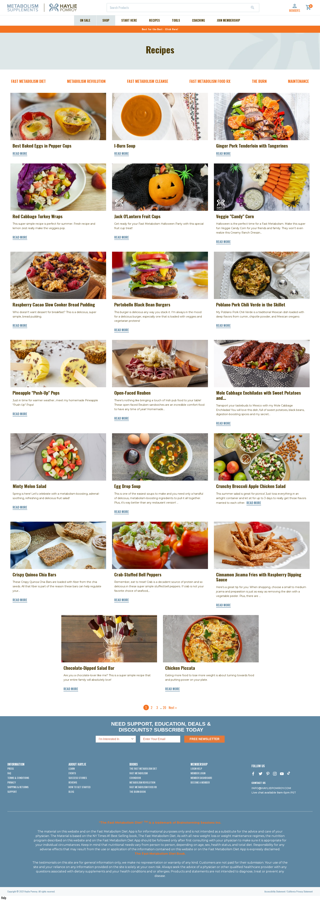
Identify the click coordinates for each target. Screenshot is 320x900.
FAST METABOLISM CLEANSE (147, 81)
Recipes (154, 20)
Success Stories (78, 778)
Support (12, 791)
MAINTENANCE (298, 81)
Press (10, 768)
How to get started (80, 787)
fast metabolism (138, 773)
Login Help (196, 768)
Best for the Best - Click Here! (160, 29)
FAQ (9, 773)
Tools (176, 20)
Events (72, 773)
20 (164, 708)
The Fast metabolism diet (143, 768)
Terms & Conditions (18, 778)
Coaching (198, 20)
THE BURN (259, 81)
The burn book (137, 791)
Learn (72, 768)
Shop (105, 20)
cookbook (135, 778)
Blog (71, 791)
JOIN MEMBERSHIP (228, 20)
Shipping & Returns (18, 787)
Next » (173, 707)
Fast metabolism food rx (143, 787)
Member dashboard (201, 778)
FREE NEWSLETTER (204, 739)
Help (3, 898)
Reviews (73, 782)
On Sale (85, 20)
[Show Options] (132, 739)
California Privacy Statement (300, 891)
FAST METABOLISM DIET (28, 81)
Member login (198, 773)
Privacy (11, 782)
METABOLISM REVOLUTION (86, 81)
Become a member (200, 782)
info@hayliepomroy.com (271, 788)
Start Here (129, 20)
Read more (20, 153)
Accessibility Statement (274, 891)
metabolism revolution (142, 782)
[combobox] (183, 7)
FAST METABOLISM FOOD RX (209, 81)
